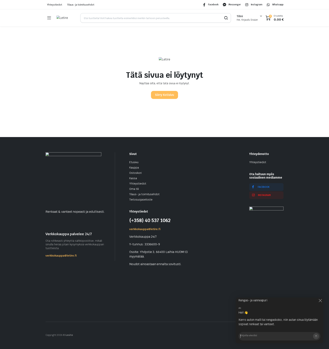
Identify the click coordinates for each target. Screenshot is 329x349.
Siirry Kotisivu (164, 95)
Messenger (234, 4)
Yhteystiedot (54, 4)
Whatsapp (277, 4)
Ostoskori (135, 173)
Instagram (257, 4)
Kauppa (134, 167)
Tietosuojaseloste (141, 199)
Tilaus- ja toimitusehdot (80, 4)
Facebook (213, 4)
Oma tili (134, 189)
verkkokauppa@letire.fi (61, 255)
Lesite (69, 335)
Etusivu (133, 162)
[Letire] (66, 18)
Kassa (133, 178)
